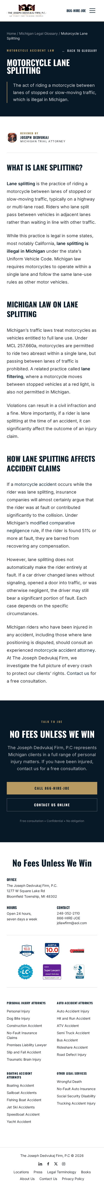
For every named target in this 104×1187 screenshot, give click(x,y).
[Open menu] (92, 10)
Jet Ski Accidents (21, 1107)
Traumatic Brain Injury (24, 1059)
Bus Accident (67, 1040)
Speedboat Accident (23, 1114)
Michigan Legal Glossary (38, 33)
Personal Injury (18, 1011)
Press (38, 1172)
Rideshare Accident (72, 1047)
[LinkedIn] (40, 1164)
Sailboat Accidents (22, 1093)
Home (11, 33)
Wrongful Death (69, 1081)
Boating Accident (20, 1085)
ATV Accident (68, 1026)
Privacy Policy (73, 1179)
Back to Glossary (79, 51)
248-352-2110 (68, 913)
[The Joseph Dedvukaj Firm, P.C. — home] (26, 10)
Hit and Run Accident (73, 1018)
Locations (21, 1172)
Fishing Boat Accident (24, 1100)
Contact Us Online (52, 804)
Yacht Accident (19, 1121)
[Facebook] (48, 1164)
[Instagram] (64, 1164)
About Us (27, 1179)
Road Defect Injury (71, 1054)
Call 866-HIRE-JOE (52, 788)
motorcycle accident (36, 484)
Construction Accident (24, 1026)
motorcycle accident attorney (64, 650)
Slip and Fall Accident (24, 1052)
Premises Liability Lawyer (27, 1045)
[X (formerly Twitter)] (56, 1164)
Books (86, 1172)
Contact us (78, 673)
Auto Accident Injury (73, 1011)
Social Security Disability (76, 1096)
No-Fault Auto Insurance (76, 1089)
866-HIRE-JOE (76, 10)
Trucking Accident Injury (76, 1103)
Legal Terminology (61, 1172)
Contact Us (48, 1179)
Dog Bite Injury (18, 1018)
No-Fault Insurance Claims (22, 1035)
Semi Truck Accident (73, 1033)
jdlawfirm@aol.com (72, 923)
